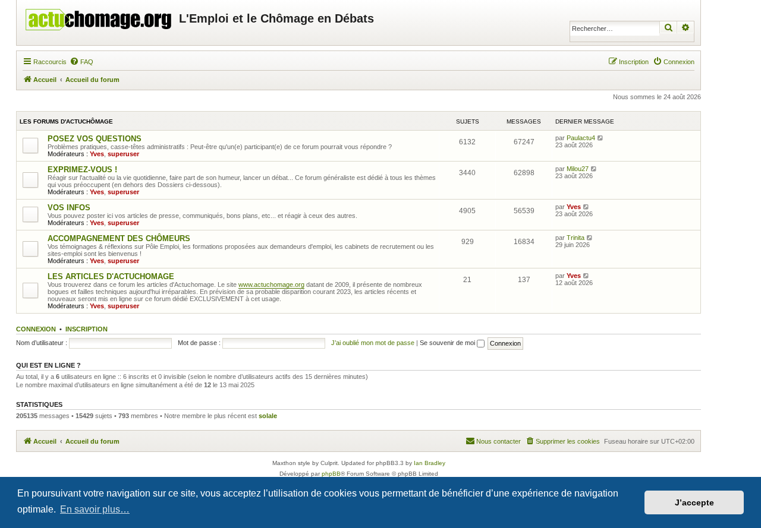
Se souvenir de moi (448, 342)
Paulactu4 (581, 137)
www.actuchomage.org (271, 284)
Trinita (575, 237)
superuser (123, 153)
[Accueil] (99, 16)
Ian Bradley (429, 463)
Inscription (86, 329)
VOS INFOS (69, 207)
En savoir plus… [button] (95, 509)
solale (268, 415)
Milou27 (578, 168)
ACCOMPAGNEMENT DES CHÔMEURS (119, 238)
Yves (97, 153)
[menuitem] (81, 62)
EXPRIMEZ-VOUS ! (82, 169)
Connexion (36, 329)
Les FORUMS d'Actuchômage (66, 121)
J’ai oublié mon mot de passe (372, 342)
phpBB (331, 473)
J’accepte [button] (694, 502)
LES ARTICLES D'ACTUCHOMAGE (111, 276)
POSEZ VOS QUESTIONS (94, 138)
